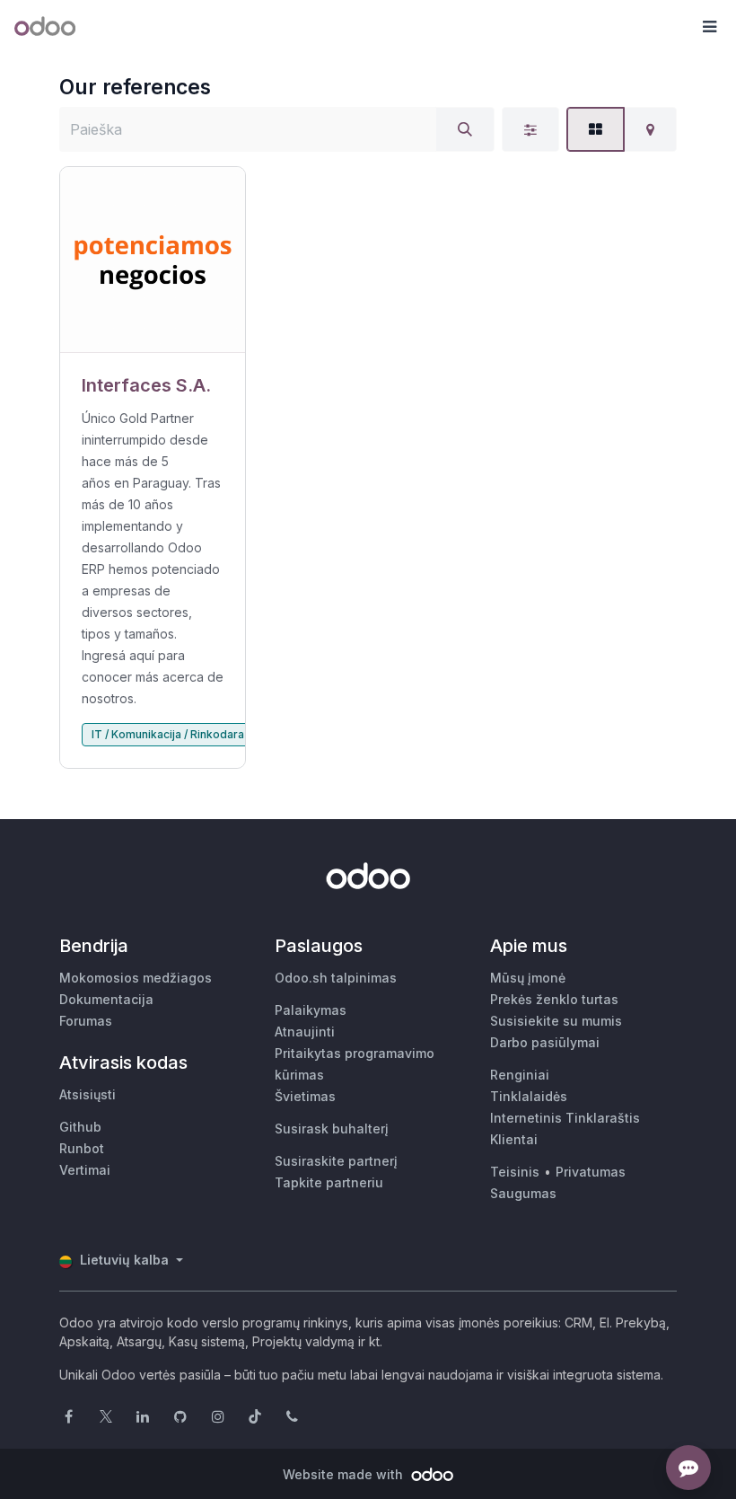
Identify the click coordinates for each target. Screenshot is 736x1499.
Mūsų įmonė (527, 977)
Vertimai (84, 1169)
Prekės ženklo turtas (554, 999)
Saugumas (523, 1193)
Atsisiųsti (87, 1094)
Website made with (345, 1474)
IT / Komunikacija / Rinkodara (168, 734)
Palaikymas (310, 1010)
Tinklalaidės (528, 1096)
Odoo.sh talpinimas (336, 977)
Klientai (514, 1139)
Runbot (81, 1148)
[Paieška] (465, 129)
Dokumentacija (106, 999)
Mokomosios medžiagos (135, 977)
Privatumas (591, 1171)
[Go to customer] (152, 260)
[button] (709, 27)
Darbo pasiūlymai (545, 1042)
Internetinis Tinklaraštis (565, 1117)
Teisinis (514, 1171)
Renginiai (519, 1074)
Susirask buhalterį (332, 1128)
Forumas (85, 1020)
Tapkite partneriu (329, 1182)
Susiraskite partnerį (336, 1160)
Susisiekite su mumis (556, 1020)
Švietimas (305, 1096)
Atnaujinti (305, 1031)
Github (80, 1126)
